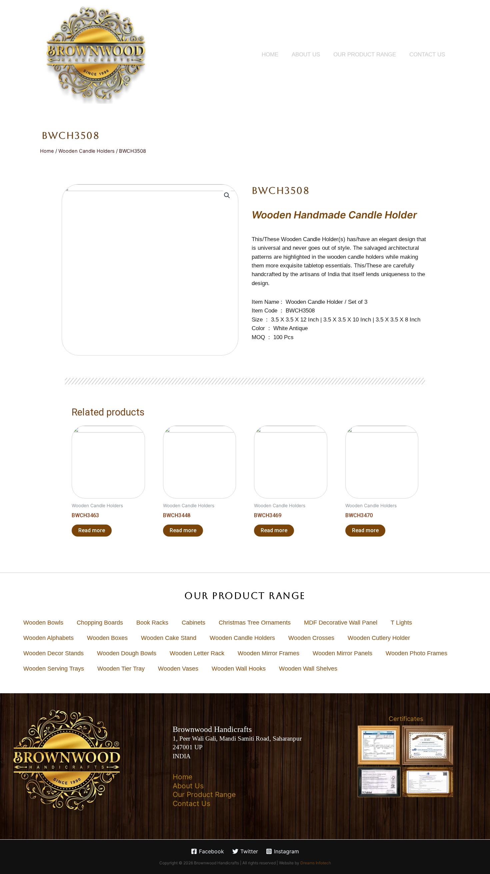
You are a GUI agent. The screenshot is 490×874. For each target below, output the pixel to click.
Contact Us (427, 54)
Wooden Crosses (311, 638)
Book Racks (152, 622)
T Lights (401, 622)
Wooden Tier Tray (121, 668)
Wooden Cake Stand (168, 638)
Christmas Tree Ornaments (255, 622)
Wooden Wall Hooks (239, 668)
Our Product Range (364, 54)
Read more (91, 530)
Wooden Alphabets (48, 638)
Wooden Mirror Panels (342, 653)
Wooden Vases (178, 668)
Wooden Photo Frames (416, 653)
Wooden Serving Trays (53, 668)
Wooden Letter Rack (197, 653)
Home (270, 54)
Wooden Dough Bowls (126, 653)
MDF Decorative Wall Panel (340, 622)
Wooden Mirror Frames (268, 653)
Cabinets (193, 622)
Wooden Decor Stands (53, 653)
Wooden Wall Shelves (308, 668)
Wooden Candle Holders (86, 151)
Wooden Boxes (107, 638)
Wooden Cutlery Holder (379, 638)
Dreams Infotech (315, 862)
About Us (306, 54)
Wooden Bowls (43, 622)
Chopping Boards (100, 622)
